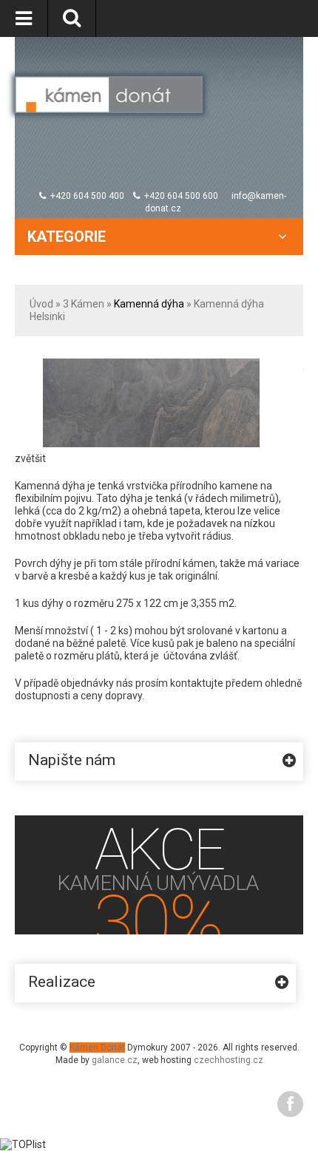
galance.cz (115, 1060)
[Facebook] (290, 1104)
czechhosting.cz (228, 1060)
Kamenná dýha (149, 304)
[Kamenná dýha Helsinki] (151, 364)
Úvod (41, 304)
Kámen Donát (97, 1047)
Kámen (87, 304)
